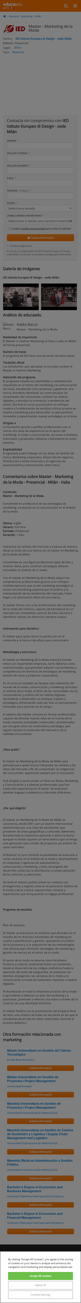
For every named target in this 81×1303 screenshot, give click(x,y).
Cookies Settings (40, 1294)
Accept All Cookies (40, 1276)
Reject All (40, 1285)
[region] (40, 1277)
